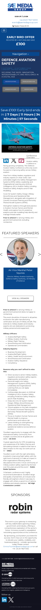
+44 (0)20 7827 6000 (28, 20)
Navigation (20, 54)
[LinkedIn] (4, 599)
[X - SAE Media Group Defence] (11, 599)
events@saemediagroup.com (25, 22)
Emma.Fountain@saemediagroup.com (18, 547)
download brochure (29, 81)
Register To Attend (10, 81)
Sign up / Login (21, 16)
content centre (28, 89)
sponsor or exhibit (10, 89)
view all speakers (20, 298)
